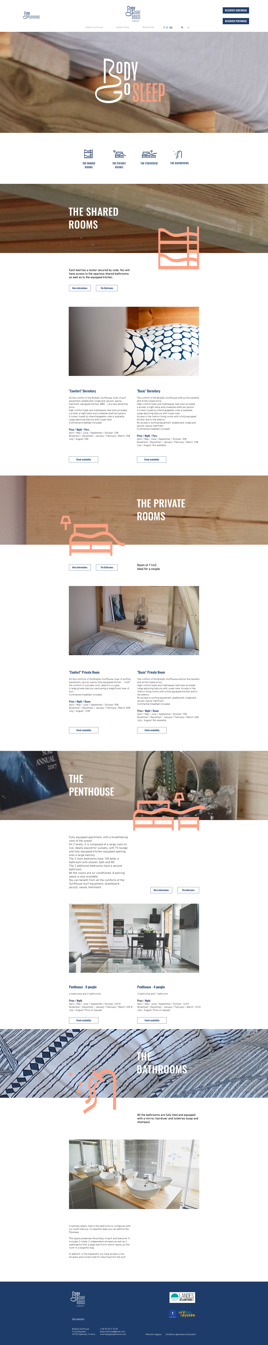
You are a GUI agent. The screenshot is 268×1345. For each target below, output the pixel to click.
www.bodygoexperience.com (113, 1334)
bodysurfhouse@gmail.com (112, 1331)
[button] (80, 288)
